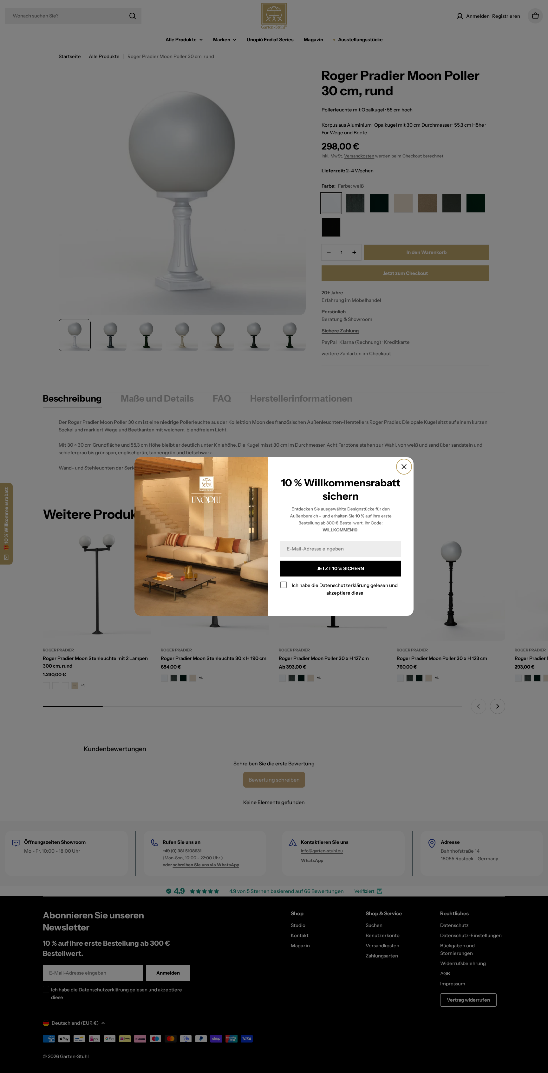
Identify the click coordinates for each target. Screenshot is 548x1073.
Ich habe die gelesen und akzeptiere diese (345, 589)
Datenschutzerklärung (344, 585)
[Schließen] (404, 466)
